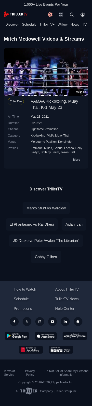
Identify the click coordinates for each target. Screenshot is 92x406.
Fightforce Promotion (44, 129)
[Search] (71, 14)
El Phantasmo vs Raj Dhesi (32, 224)
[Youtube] (52, 321)
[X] (27, 321)
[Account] (82, 14)
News (74, 24)
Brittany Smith (50, 152)
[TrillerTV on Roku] (61, 350)
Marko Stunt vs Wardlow (46, 208)
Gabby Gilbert (46, 257)
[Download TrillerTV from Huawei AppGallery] (31, 350)
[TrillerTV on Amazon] (75, 336)
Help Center (64, 308)
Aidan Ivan (74, 224)
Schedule (29, 24)
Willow (62, 24)
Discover (12, 24)
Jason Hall (68, 152)
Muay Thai (62, 135)
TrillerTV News (67, 299)
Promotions (23, 308)
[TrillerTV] (15, 14)
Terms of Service (9, 372)
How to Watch (25, 289)
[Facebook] (14, 321)
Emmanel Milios (41, 148)
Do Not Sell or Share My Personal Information (66, 372)
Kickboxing (38, 135)
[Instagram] (39, 321)
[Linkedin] (65, 321)
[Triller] (78, 321)
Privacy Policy (30, 372)
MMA (50, 135)
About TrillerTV (67, 289)
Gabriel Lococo (63, 148)
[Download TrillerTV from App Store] (46, 336)
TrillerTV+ (46, 24)
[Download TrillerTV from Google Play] (17, 336)
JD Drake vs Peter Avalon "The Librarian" (46, 240)
